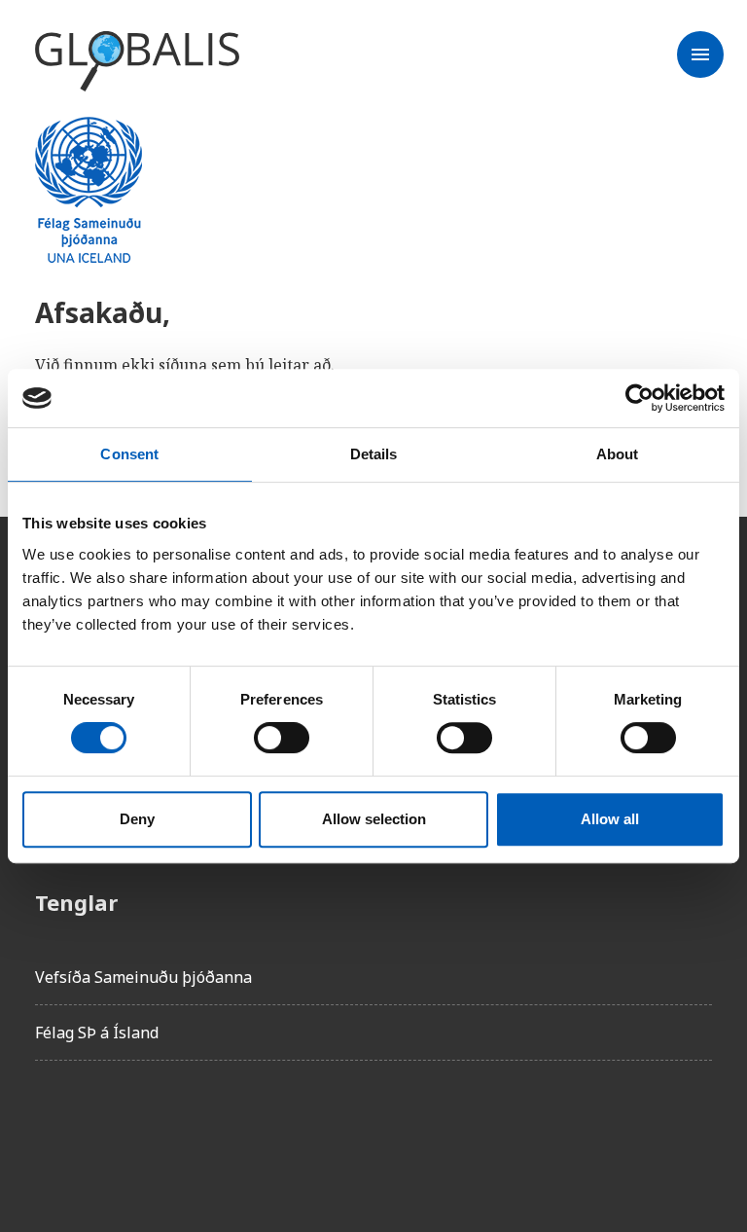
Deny (137, 819)
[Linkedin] (214, 1130)
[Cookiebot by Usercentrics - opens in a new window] (639, 398)
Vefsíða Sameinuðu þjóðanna (143, 977)
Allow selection (374, 819)
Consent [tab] (129, 454)
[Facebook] (50, 1130)
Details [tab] (374, 454)
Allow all (610, 819)
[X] (159, 1130)
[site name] (137, 62)
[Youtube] (268, 1130)
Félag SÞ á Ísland (97, 1032)
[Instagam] (105, 1130)
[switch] (281, 737)
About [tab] (617, 454)
